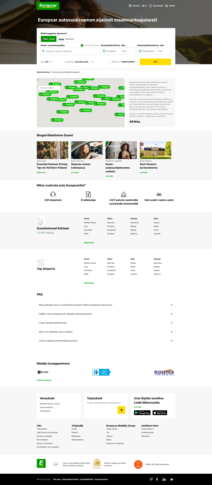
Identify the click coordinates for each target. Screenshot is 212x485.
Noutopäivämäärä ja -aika (113, 45)
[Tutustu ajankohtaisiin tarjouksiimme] (121, 410)
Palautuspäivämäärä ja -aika (150, 45)
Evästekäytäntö (86, 479)
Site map (56, 479)
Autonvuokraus (43, 72)
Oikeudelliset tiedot (70, 479)
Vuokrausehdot (101, 479)
